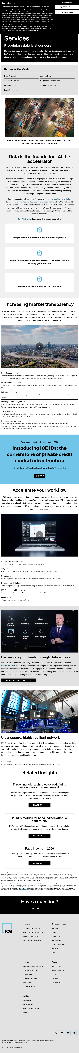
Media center (56, 966)
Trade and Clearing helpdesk (32, 966)
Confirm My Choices (67, 2)
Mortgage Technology (30, 936)
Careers (55, 978)
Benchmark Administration (31, 940)
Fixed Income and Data (30, 1008)
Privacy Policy (25, 28)
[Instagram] (74, 1033)
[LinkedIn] (68, 1033)
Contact (55, 974)
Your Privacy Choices (24, 1040)
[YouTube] (62, 1033)
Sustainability (56, 982)
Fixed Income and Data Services (33, 932)
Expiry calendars (58, 944)
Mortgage (25, 1012)
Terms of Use (35, 1040)
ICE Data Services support (31, 970)
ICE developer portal (29, 978)
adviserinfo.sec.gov (23, 889)
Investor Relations (58, 970)
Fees (53, 952)
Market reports (57, 940)
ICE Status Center (28, 986)
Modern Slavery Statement (47, 1040)
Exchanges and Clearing (31, 928)
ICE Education (27, 974)
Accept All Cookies (67, 12)
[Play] (39, 118)
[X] (56, 1033)
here (47, 880)
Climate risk (26, 1000)
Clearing (55, 932)
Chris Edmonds (8, 666)
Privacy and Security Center (9, 1040)
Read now (39, 476)
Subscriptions (27, 982)
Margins (55, 948)
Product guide (57, 936)
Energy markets (27, 1004)
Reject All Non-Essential (67, 7)
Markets (55, 928)
